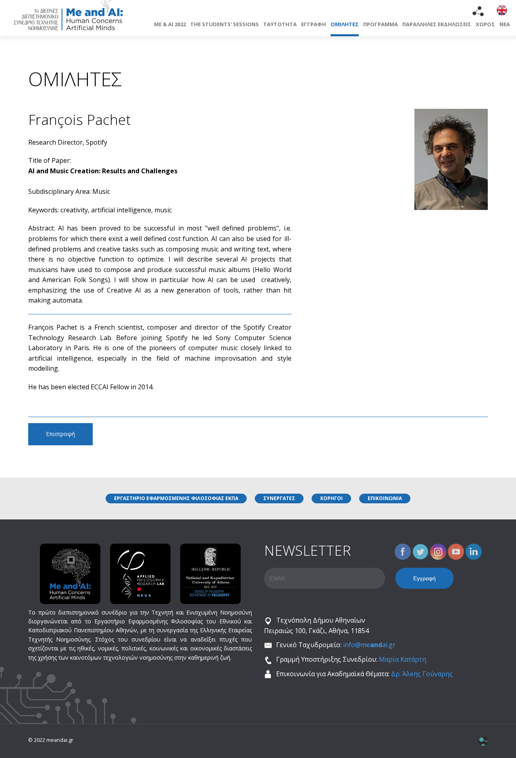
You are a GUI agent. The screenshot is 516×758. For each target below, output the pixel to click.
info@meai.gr (369, 644)
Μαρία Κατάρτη (402, 659)
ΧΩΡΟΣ (485, 24)
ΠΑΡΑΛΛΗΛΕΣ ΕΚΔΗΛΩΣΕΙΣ (436, 24)
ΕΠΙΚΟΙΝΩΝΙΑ (385, 498)
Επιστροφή (60, 434)
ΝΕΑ (504, 24)
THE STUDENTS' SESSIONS (224, 24)
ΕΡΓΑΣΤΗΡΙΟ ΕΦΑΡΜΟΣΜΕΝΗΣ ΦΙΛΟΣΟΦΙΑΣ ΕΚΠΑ (176, 498)
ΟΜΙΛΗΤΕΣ (345, 24)
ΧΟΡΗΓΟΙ (331, 498)
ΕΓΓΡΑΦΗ (313, 24)
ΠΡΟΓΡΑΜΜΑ (380, 24)
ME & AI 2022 (170, 24)
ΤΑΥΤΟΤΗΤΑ (280, 24)
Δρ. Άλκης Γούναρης (422, 673)
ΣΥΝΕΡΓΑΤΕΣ (279, 498)
